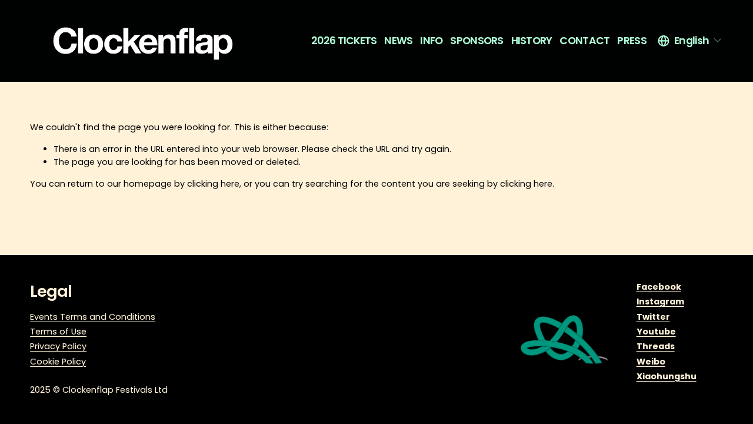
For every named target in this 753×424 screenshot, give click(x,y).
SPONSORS (476, 41)
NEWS (398, 41)
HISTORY (531, 41)
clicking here (213, 184)
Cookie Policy (58, 361)
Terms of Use (58, 331)
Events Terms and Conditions (92, 317)
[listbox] (690, 40)
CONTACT (584, 41)
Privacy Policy (58, 346)
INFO (431, 41)
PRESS (632, 41)
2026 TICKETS (344, 41)
